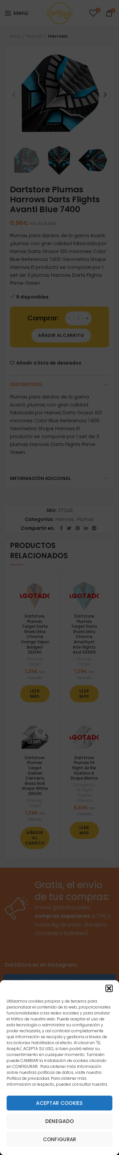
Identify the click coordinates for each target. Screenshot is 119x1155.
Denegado (59, 1121)
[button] (109, 988)
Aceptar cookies (59, 1103)
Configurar (59, 1139)
